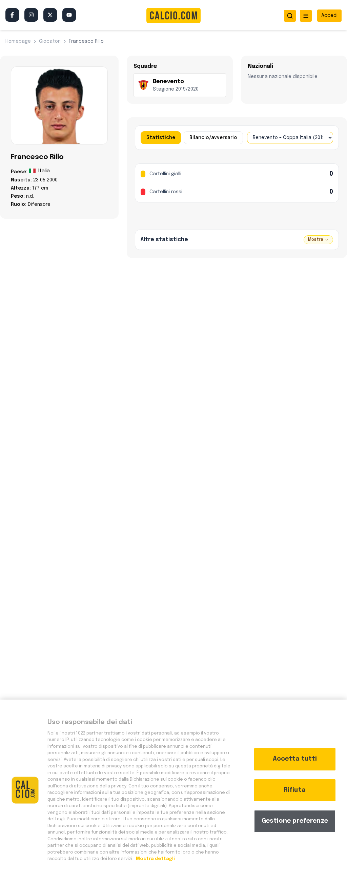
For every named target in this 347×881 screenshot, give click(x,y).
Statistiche (160, 137)
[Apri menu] (306, 16)
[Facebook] (12, 15)
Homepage (18, 41)
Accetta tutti (295, 759)
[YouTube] (69, 15)
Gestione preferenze (295, 821)
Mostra (315, 240)
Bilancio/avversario (213, 137)
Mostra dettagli (155, 859)
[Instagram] (31, 15)
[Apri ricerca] (290, 16)
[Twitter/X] (50, 15)
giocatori (50, 41)
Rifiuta (295, 790)
